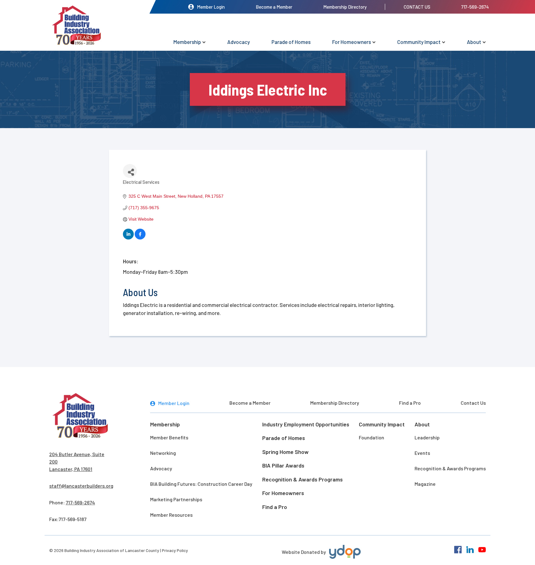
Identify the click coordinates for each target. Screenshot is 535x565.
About (474, 42)
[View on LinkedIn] (128, 237)
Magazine (425, 484)
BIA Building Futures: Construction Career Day (201, 484)
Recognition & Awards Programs (302, 479)
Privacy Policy (175, 550)
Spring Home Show (285, 451)
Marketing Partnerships (176, 499)
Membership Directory (345, 7)
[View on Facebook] (140, 237)
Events (422, 453)
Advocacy (238, 42)
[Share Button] (130, 171)
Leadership (427, 437)
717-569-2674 (475, 7)
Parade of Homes (291, 42)
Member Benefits (169, 437)
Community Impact (419, 42)
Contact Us (417, 7)
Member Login (211, 7)
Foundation (371, 437)
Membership (187, 42)
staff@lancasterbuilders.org (81, 486)
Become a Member (274, 7)
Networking (163, 453)
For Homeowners (351, 42)
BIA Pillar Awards (283, 465)
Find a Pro (410, 403)
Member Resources (171, 515)
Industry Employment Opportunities (305, 424)
